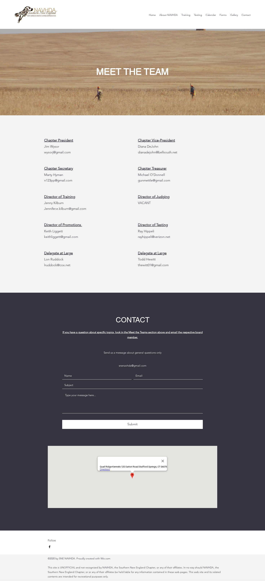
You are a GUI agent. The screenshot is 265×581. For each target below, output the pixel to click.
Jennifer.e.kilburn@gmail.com (65, 209)
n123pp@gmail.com (58, 180)
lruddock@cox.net (57, 265)
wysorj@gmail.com (57, 152)
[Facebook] (49, 547)
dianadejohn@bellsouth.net (157, 152)
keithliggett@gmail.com (61, 237)
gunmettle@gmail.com (154, 180)
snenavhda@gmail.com (132, 365)
